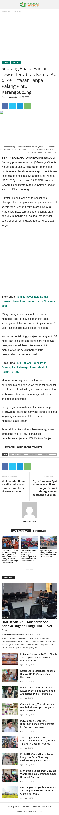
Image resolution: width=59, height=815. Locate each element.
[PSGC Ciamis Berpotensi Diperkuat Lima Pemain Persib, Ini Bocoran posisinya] (10, 725)
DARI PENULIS (39, 531)
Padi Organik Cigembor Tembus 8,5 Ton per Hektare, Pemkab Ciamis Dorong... (38, 790)
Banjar (16, 62)
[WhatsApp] (27, 106)
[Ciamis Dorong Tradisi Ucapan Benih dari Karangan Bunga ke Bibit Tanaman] (10, 709)
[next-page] (31, 568)
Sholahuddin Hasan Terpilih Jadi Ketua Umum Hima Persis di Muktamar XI (14, 486)
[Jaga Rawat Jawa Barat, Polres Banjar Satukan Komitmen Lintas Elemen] (48, 542)
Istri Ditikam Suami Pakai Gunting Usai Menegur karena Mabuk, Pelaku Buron (25, 367)
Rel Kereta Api (50, 454)
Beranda (6, 11)
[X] (12, 106)
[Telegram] (20, 106)
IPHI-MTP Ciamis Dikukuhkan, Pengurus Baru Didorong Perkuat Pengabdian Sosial (36, 757)
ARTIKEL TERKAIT (20, 531)
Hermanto (12, 97)
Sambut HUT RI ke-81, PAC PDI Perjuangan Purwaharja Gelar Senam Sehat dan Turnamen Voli (29, 555)
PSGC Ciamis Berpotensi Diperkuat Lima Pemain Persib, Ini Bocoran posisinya (37, 724)
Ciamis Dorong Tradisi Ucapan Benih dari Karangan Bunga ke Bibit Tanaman (37, 707)
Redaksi (26, 806)
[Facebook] (5, 106)
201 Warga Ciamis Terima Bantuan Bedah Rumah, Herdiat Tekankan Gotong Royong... (38, 740)
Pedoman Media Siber (42, 806)
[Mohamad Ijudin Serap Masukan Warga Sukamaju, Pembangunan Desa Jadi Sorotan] (10, 775)
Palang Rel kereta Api (33, 454)
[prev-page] (27, 568)
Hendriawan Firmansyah (13, 634)
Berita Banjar (15, 454)
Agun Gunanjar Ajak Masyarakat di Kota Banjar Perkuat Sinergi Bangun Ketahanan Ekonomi (44, 487)
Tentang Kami (13, 806)
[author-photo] (29, 510)
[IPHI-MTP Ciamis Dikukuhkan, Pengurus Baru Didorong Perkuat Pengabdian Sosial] (10, 759)
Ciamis (6, 62)
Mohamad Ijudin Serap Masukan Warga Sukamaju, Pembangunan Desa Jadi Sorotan (38, 774)
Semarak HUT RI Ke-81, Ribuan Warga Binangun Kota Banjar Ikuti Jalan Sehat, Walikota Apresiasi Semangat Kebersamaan (10, 556)
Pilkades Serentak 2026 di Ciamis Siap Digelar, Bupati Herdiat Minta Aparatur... (38, 657)
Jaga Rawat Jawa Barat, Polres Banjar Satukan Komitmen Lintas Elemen (48, 553)
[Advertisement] (29, 37)
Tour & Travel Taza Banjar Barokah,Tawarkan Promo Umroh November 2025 (29, 301)
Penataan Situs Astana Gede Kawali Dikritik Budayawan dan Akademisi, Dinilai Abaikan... (37, 690)
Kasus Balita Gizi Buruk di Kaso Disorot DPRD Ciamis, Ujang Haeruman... (37, 674)
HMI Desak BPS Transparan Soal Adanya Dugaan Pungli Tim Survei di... (27, 626)
